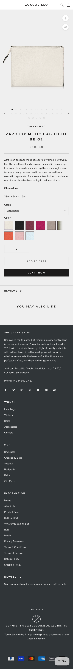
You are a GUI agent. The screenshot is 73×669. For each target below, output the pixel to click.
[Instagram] (22, 390)
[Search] (62, 4)
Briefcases (9, 452)
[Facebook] (5, 390)
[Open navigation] (5, 5)
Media (7, 535)
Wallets (8, 415)
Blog (6, 529)
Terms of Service (13, 553)
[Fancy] (54, 390)
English (35, 609)
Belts (7, 421)
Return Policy (11, 559)
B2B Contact (11, 518)
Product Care (11, 512)
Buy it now (37, 272)
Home (7, 500)
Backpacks (10, 469)
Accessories (10, 426)
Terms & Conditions (15, 547)
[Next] (68, 113)
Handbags (10, 409)
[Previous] (4, 113)
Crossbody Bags (13, 457)
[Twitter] (13, 390)
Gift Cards (9, 481)
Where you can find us (16, 524)
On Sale (8, 432)
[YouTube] (38, 390)
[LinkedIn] (46, 390)
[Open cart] (68, 5)
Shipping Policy (12, 564)
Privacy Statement (14, 541)
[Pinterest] (30, 390)
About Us (9, 506)
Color (7, 218)
